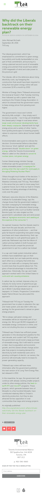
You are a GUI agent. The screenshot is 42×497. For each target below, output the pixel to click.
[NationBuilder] (23, 485)
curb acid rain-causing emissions (15, 276)
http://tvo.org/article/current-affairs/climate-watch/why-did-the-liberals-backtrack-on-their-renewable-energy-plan (20, 410)
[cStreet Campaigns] (19, 485)
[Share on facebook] (9, 429)
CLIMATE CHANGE (9, 422)
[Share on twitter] (14, 429)
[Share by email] (4, 429)
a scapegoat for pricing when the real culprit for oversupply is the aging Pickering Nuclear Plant (20, 169)
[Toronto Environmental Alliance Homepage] (21, 4)
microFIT (17, 386)
